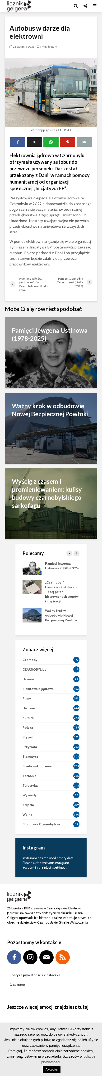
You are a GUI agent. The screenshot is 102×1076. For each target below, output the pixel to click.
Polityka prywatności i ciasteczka (34, 975)
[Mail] (46, 957)
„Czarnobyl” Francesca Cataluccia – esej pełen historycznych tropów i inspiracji (62, 591)
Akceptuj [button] (52, 1069)
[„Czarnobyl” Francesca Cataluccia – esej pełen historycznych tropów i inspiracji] (32, 586)
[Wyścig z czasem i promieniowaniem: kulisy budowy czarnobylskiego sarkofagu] (51, 503)
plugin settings (55, 867)
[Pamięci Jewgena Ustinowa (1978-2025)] (51, 352)
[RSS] (63, 957)
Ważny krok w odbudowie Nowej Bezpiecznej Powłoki (61, 615)
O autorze (17, 985)
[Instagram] (30, 957)
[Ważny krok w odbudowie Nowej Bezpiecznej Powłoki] (51, 427)
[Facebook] (14, 957)
